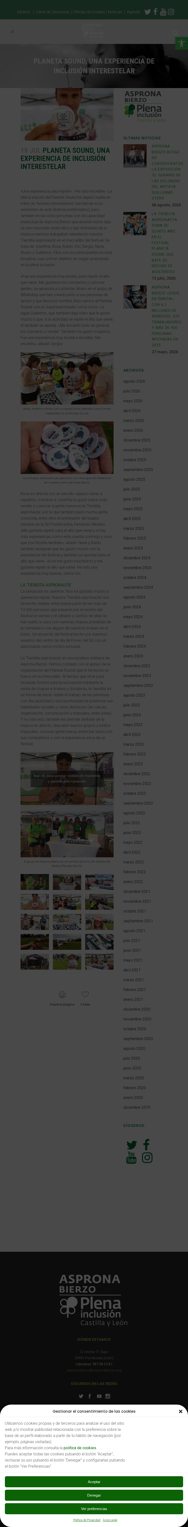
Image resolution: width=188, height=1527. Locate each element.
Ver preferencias (94, 1509)
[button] (180, 1411)
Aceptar (94, 1482)
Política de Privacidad (86, 1520)
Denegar (94, 1495)
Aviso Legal (110, 1520)
